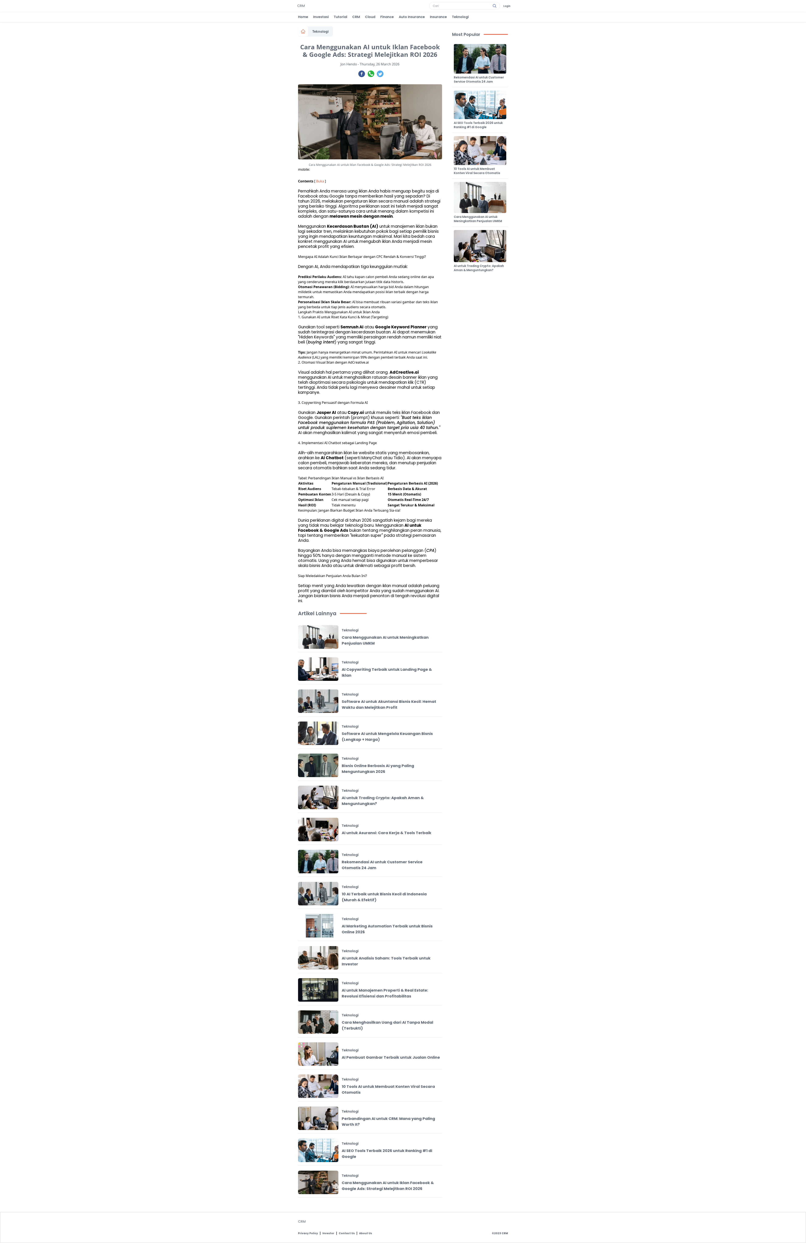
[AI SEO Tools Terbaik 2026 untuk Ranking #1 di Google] (318, 1150)
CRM (356, 16)
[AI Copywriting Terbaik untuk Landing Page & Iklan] (318, 669)
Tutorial (340, 16)
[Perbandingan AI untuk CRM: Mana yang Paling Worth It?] (318, 1118)
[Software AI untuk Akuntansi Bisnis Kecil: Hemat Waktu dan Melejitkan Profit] (318, 701)
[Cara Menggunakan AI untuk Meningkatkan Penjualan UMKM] (318, 637)
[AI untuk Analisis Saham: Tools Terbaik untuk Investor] (318, 958)
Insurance (438, 16)
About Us (365, 1233)
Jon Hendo (348, 64)
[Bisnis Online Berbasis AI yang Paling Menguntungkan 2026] (318, 765)
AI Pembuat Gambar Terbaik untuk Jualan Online (391, 1057)
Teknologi (460, 16)
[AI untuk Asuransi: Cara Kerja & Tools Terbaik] (318, 829)
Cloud (370, 16)
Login (506, 6)
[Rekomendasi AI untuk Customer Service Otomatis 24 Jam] (318, 861)
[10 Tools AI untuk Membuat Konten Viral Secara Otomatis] (318, 1086)
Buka (320, 181)
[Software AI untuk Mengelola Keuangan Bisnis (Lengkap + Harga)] (318, 733)
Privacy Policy (308, 1233)
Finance (387, 16)
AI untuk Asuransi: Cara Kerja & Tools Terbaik (386, 832)
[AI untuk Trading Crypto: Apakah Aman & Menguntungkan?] (318, 797)
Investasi (321, 16)
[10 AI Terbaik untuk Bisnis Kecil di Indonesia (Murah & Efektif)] (318, 893)
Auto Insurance (412, 16)
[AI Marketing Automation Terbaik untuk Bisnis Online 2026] (318, 925)
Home (303, 16)
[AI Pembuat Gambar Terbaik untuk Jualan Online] (318, 1054)
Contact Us (347, 1233)
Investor (328, 1233)
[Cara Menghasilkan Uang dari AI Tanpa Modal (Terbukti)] (318, 1022)
